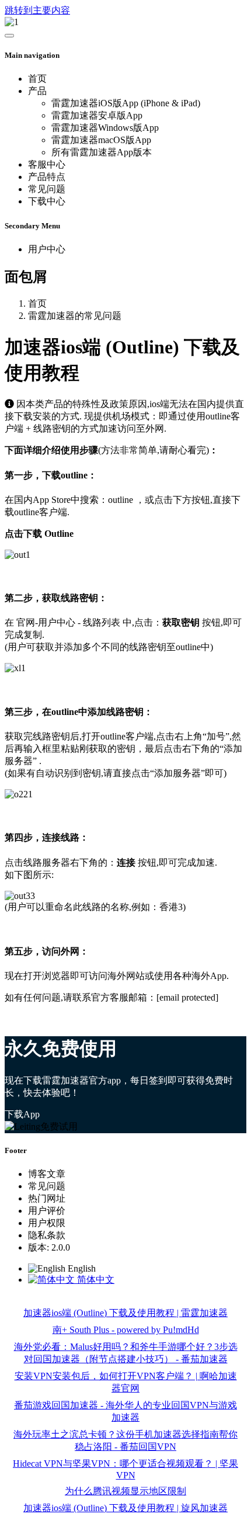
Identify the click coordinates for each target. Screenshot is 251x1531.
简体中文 (94, 1279)
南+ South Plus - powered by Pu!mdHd (126, 1330)
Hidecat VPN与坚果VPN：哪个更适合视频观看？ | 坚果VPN (125, 1469)
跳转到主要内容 (37, 10)
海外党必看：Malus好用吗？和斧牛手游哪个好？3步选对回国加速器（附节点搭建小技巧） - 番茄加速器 (126, 1353)
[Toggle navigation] (9, 35)
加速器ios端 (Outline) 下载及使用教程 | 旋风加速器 (125, 1508)
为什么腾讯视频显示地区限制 (125, 1491)
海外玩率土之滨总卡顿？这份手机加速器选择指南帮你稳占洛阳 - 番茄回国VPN (125, 1440)
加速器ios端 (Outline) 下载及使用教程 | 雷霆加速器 (125, 1313)
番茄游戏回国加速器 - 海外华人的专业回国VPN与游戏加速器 (125, 1411)
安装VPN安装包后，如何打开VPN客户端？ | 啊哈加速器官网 (126, 1382)
